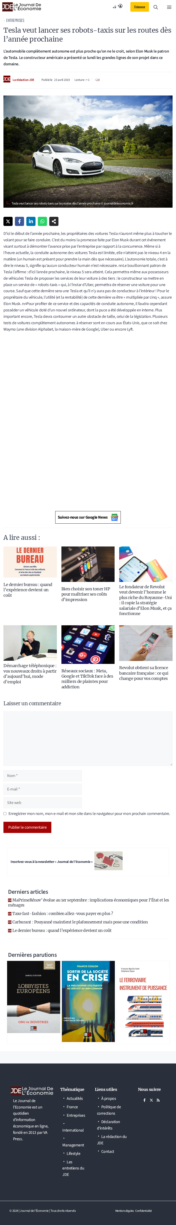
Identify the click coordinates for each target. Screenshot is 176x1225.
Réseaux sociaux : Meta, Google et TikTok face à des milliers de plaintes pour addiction (87, 678)
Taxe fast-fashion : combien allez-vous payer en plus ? (62, 913)
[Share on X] (8, 221)
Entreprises (15, 20)
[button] (155, 7)
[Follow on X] (151, 1100)
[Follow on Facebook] (144, 1100)
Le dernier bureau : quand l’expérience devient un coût (27, 590)
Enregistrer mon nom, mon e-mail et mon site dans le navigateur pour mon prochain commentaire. (89, 814)
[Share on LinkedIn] (31, 221)
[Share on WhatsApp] (42, 221)
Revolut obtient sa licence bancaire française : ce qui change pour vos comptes (143, 673)
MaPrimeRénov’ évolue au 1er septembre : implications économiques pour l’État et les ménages (88, 903)
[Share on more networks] (53, 221)
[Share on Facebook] (19, 221)
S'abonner (139, 6)
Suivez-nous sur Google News (83, 517)
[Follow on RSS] (158, 1100)
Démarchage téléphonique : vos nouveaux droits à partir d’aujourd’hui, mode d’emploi (30, 673)
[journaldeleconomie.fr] (21, 7)
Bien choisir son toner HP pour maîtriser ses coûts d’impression (85, 594)
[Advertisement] (88, 369)
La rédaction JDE (23, 80)
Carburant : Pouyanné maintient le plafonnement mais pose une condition (80, 922)
